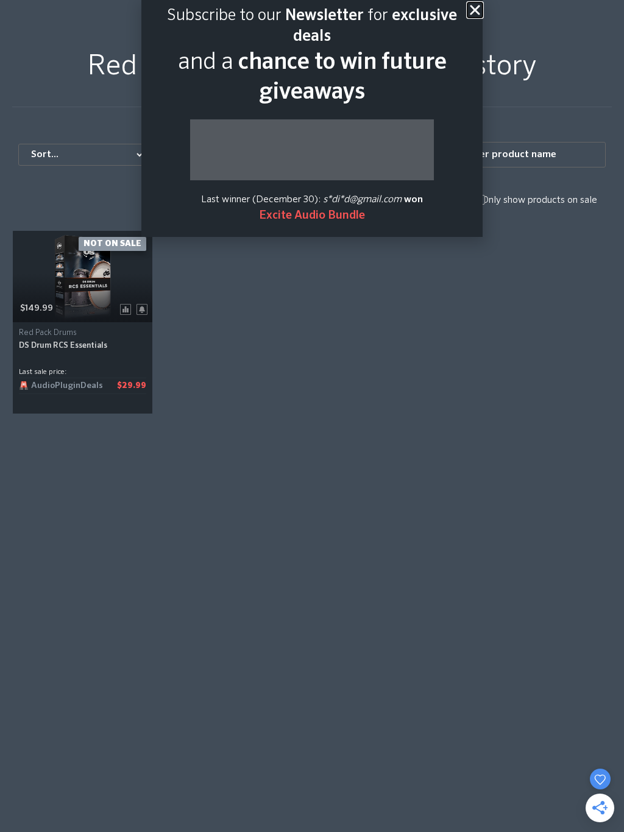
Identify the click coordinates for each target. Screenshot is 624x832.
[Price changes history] (127, 308)
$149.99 (36, 308)
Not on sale (112, 243)
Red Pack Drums (48, 333)
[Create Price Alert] (144, 308)
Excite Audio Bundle (312, 215)
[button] (475, 10)
